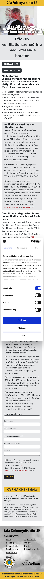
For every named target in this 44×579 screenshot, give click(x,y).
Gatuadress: (8, 421)
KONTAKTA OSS (12, 70)
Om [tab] (36, 248)
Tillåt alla (22, 320)
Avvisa (22, 335)
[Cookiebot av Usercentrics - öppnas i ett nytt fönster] (31, 241)
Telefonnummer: (10, 428)
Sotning (10, 543)
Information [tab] (22, 248)
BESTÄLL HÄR (11, 64)
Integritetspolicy (10, 470)
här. (21, 465)
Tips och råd (30, 539)
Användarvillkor (24, 470)
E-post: (7, 451)
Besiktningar (12, 549)
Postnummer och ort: (12, 443)
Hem (8, 539)
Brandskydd (12, 546)
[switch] (38, 295)
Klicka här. (34, 577)
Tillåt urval (22, 328)
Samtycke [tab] (8, 248)
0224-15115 (28, 207)
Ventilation (11, 552)
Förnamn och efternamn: (13, 414)
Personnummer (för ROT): (14, 436)
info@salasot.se (11, 207)
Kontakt (28, 546)
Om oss (27, 543)
